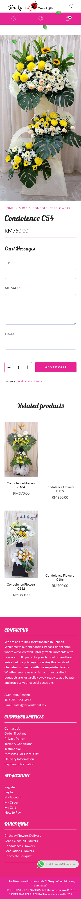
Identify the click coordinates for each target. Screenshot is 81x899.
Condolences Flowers (51, 208)
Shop (23, 208)
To (7, 263)
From (10, 334)
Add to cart (56, 367)
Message (12, 288)
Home (9, 208)
